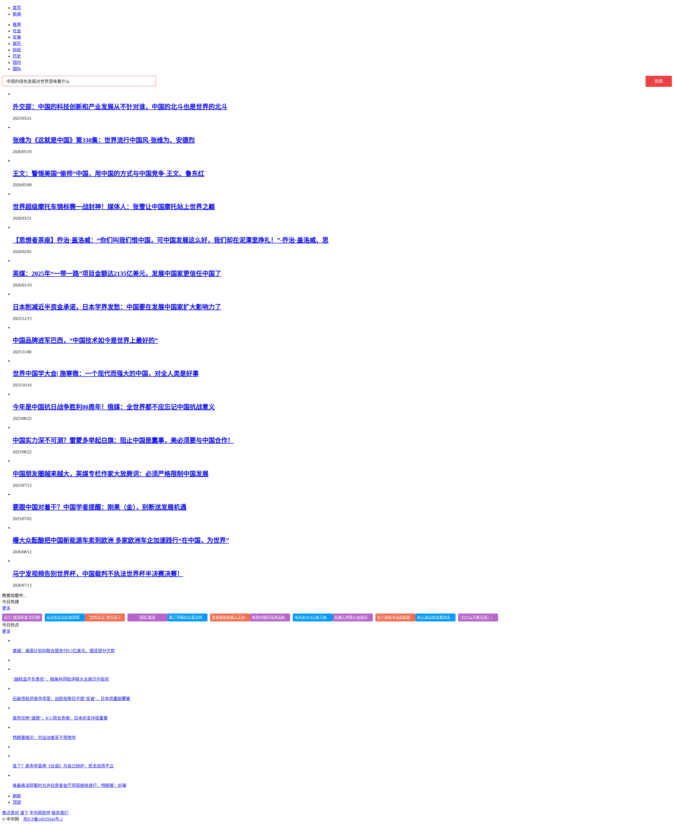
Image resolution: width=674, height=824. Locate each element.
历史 (17, 56)
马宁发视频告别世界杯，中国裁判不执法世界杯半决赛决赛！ (98, 573)
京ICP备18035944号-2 (43, 819)
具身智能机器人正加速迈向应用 (231, 617)
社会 (17, 31)
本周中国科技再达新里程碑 (271, 617)
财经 (17, 50)
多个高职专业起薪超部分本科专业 (396, 617)
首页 (17, 8)
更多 (6, 608)
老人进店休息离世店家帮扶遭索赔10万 (436, 617)
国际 (17, 69)
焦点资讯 (10, 813)
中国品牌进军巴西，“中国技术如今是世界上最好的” (85, 340)
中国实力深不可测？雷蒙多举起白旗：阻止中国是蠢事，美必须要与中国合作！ (123, 440)
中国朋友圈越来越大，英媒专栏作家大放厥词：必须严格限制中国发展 (111, 473)
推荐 (17, 24)
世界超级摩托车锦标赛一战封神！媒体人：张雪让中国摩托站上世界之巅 (114, 206)
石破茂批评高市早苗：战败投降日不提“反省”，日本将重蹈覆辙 (71, 698)
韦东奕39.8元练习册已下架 (313, 617)
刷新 (17, 796)
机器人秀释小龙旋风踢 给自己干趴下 (353, 617)
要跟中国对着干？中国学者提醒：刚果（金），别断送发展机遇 (99, 507)
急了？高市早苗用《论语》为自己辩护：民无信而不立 (63, 766)
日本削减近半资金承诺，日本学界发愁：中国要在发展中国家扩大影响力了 (117, 307)
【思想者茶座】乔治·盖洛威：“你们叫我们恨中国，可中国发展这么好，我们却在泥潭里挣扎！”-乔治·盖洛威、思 (171, 240)
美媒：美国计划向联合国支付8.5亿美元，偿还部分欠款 (64, 651)
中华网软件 (40, 813)
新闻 (17, 14)
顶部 (17, 802)
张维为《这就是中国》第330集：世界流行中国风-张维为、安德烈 (104, 140)
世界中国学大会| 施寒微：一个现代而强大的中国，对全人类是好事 (106, 373)
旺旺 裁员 (147, 617)
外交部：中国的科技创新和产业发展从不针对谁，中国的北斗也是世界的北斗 (120, 106)
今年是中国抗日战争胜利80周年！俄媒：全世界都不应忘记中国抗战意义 (114, 407)
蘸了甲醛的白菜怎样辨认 (188, 617)
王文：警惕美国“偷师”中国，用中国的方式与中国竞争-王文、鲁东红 (108, 173)
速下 (24, 813)
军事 (17, 37)
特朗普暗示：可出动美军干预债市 (44, 737)
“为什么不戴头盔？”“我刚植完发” (479, 617)
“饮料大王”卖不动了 (104, 617)
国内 (17, 62)
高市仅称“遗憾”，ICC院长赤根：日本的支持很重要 (60, 718)
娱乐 (17, 43)
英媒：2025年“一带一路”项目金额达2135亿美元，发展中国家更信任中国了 (117, 273)
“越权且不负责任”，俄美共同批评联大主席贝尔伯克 (61, 679)
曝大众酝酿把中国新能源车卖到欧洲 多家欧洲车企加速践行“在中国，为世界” (121, 540)
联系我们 (60, 813)
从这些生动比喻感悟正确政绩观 (65, 617)
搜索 (659, 81)
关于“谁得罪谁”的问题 (22, 617)
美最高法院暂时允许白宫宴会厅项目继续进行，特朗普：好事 (69, 785)
